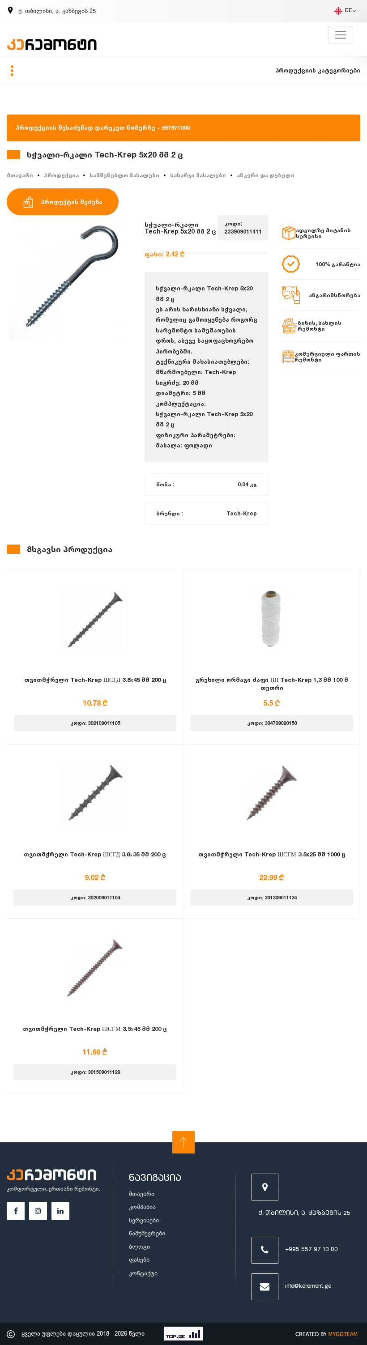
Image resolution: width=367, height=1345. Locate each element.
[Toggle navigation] (340, 35)
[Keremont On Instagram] (38, 1210)
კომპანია (142, 1207)
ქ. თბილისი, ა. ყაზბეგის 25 (304, 1214)
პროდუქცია (61, 175)
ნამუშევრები (147, 1233)
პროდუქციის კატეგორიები (317, 70)
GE (348, 11)
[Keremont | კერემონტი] (51, 1175)
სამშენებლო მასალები (124, 175)
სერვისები (144, 1220)
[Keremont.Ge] (56, 39)
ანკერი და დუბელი (265, 175)
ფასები (139, 1260)
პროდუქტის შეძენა (71, 201)
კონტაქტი (143, 1273)
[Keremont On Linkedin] (60, 1210)
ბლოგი (139, 1247)
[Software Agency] (326, 1333)
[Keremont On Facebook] (16, 1210)
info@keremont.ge (308, 1287)
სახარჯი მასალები (198, 175)
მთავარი (20, 175)
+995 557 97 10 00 (311, 1250)
